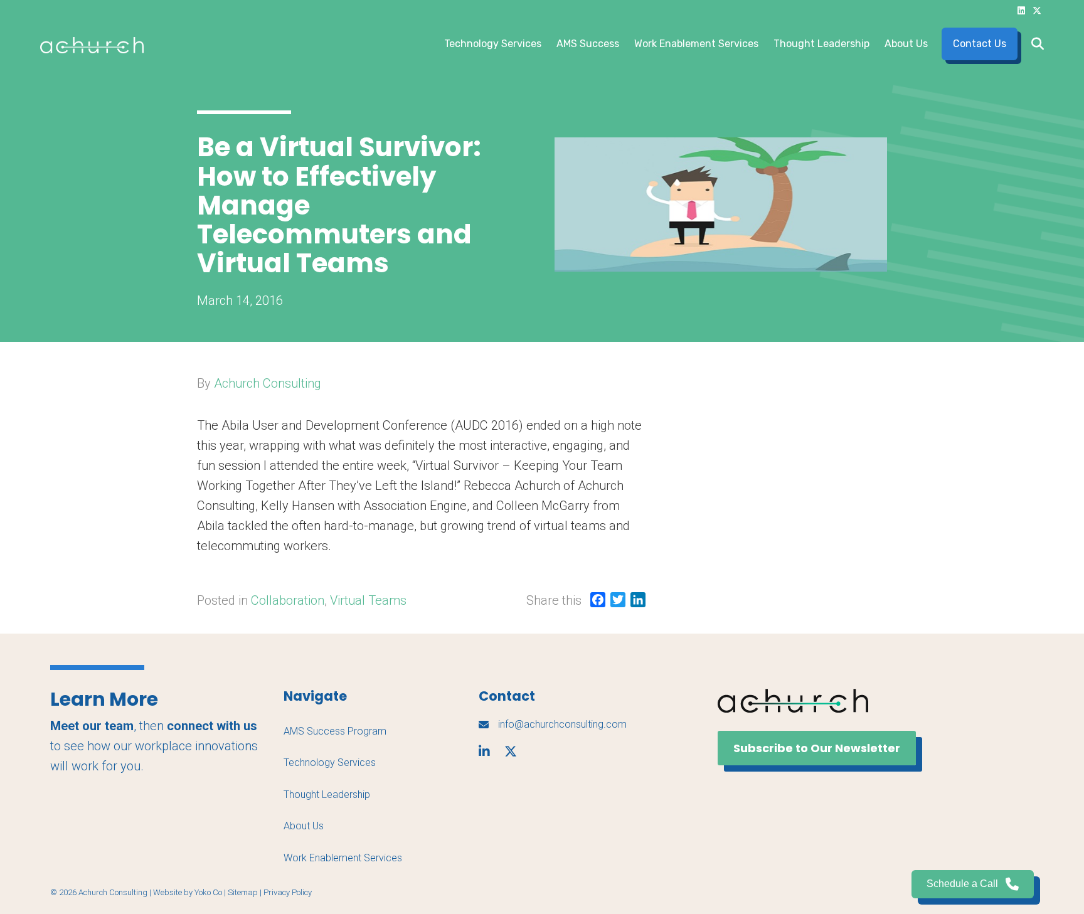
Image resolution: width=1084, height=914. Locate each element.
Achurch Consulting (267, 383)
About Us (906, 44)
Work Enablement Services (696, 44)
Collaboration (287, 600)
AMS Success (587, 44)
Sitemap (243, 892)
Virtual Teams (368, 600)
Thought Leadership (821, 44)
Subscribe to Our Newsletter (816, 748)
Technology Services (492, 44)
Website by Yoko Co (187, 892)
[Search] (1034, 43)
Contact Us (979, 44)
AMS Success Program (335, 731)
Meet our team (92, 725)
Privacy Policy (287, 892)
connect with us (212, 725)
